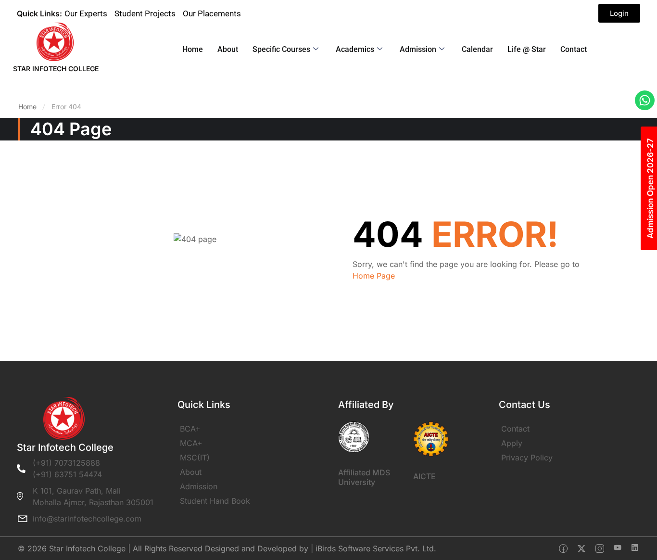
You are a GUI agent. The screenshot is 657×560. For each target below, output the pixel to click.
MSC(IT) (195, 457)
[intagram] (599, 548)
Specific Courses (281, 49)
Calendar (477, 49)
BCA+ (190, 428)
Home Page (374, 275)
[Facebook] (563, 548)
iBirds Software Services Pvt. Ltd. (376, 548)
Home (192, 49)
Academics (355, 49)
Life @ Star (526, 49)
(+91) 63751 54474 (67, 474)
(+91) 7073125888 (66, 463)
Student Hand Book (215, 501)
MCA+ (191, 443)
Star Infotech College (56, 68)
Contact (573, 49)
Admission (418, 49)
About (227, 49)
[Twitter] (581, 548)
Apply (511, 443)
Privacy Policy (527, 457)
